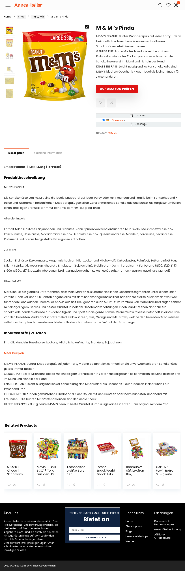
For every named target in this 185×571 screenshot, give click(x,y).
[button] (87, 27)
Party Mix (38, 16)
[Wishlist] (168, 5)
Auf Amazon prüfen (117, 89)
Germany (117, 120)
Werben (130, 541)
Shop (21, 16)
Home (8, 16)
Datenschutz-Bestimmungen (164, 522)
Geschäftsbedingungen (169, 529)
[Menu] (8, 5)
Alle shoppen (134, 526)
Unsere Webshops (137, 536)
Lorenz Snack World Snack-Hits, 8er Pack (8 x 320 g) (105, 474)
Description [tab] (16, 153)
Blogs (129, 531)
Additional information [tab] (48, 153)
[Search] (160, 5)
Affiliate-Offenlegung (162, 536)
